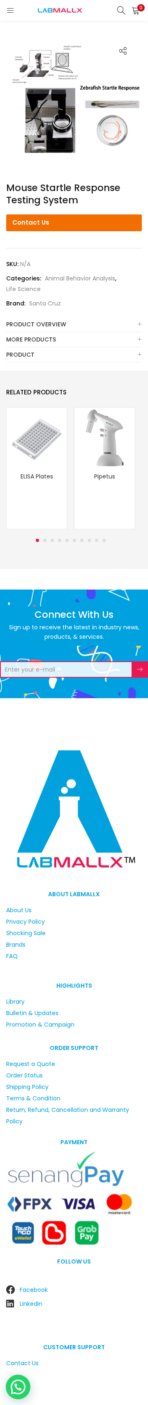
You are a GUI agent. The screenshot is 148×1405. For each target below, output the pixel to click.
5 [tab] (67, 540)
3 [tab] (52, 540)
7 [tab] (81, 540)
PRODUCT (20, 355)
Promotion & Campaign (40, 1024)
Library (15, 1001)
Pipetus (104, 476)
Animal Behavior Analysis (80, 278)
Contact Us (30, 222)
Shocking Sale (26, 933)
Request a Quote (30, 1064)
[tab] (74, 324)
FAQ (12, 956)
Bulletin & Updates (32, 1013)
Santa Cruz (45, 303)
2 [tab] (44, 540)
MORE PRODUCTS (31, 339)
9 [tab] (96, 540)
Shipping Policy (27, 1087)
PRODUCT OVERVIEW (36, 324)
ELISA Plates (37, 476)
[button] (136, 10)
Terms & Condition (33, 1098)
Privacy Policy (25, 922)
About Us (19, 910)
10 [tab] (104, 540)
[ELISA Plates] (37, 437)
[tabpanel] (37, 469)
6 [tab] (74, 540)
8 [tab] (89, 540)
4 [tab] (59, 540)
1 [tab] (37, 540)
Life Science (23, 289)
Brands (15, 944)
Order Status (24, 1075)
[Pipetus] (104, 437)
